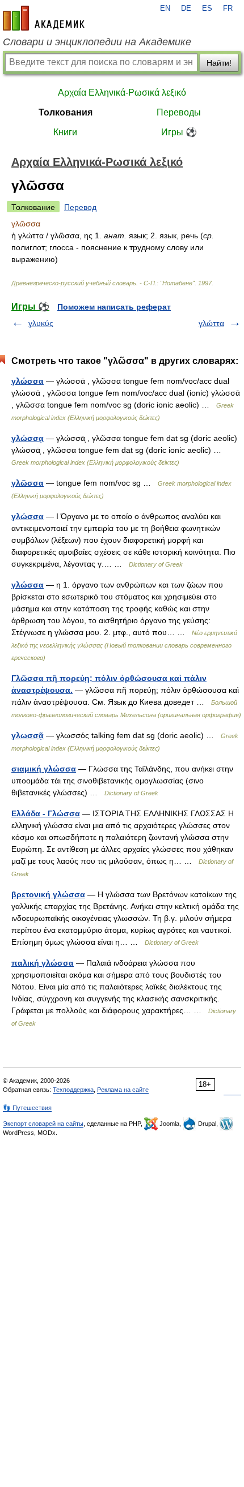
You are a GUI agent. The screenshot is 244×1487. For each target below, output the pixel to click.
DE (186, 8)
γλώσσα (27, 380)
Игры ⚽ (179, 132)
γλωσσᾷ (27, 735)
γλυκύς (40, 323)
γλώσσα (27, 516)
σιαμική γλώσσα (43, 768)
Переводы (179, 112)
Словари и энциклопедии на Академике (97, 42)
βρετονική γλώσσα (48, 894)
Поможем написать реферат (114, 306)
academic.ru (44, 18)
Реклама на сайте (123, 1089)
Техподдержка (73, 1089)
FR (228, 8)
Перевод (80, 207)
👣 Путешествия (27, 1107)
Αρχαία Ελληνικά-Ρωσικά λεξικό (122, 92)
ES (207, 8)
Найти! (219, 62)
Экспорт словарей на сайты (43, 1123)
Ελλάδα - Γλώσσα (45, 813)
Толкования (65, 112)
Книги (65, 132)
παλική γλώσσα (42, 962)
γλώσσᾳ (27, 438)
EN (165, 8)
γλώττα (211, 323)
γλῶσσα (27, 482)
